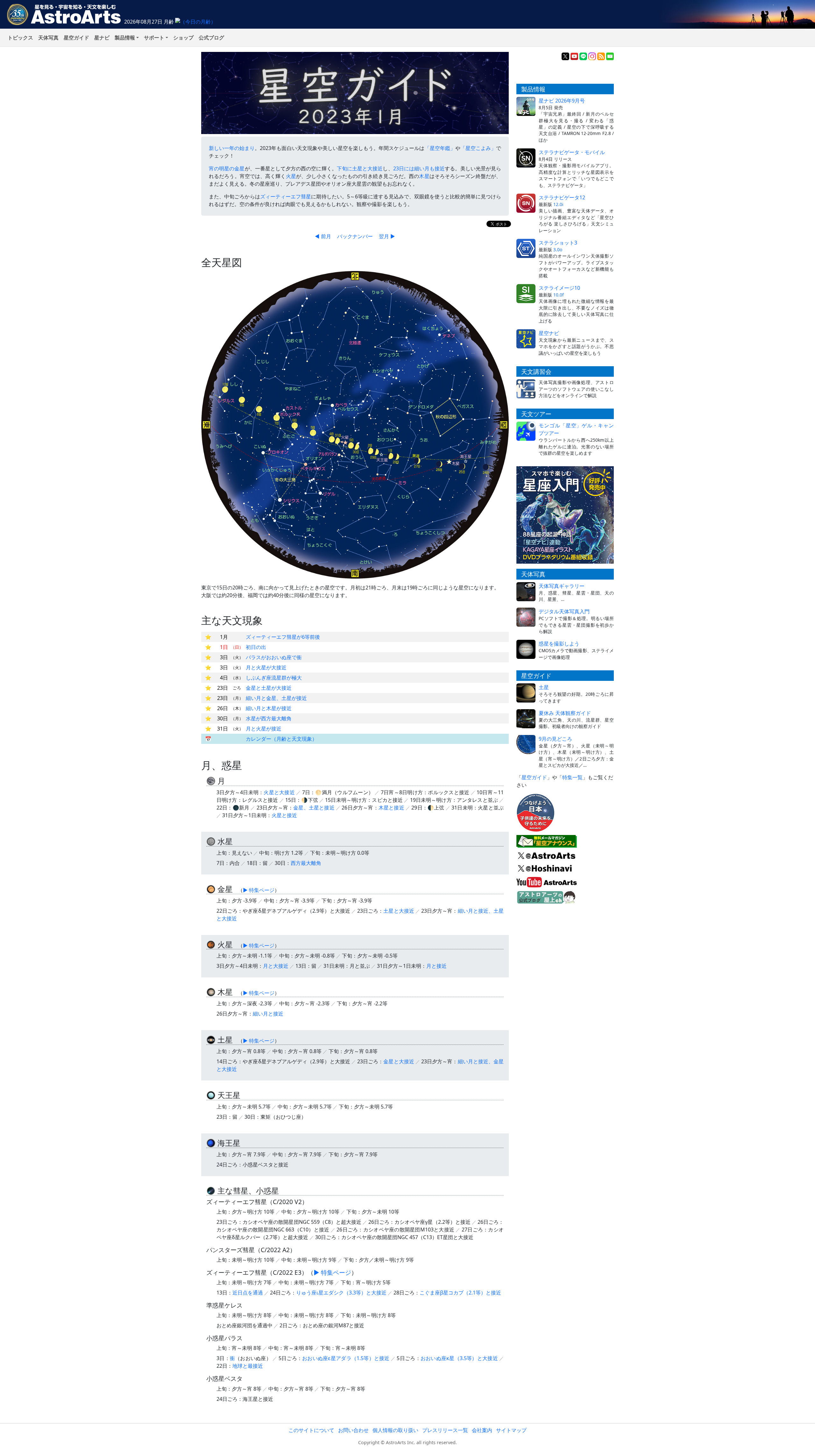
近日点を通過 (247, 1292)
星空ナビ (549, 333)
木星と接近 (391, 807)
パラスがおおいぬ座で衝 (274, 657)
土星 (544, 687)
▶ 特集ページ (258, 890)
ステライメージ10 (559, 287)
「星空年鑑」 (440, 148)
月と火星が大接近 (266, 667)
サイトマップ (511, 1430)
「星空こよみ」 (478, 148)
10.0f (558, 295)
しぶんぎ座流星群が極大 (274, 677)
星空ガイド (76, 37)
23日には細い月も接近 (419, 168)
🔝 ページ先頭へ (522, 1444)
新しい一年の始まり (232, 148)
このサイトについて (311, 1430)
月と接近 (436, 965)
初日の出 (256, 647)
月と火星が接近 (263, 728)
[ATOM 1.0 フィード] (601, 55)
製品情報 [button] (125, 37)
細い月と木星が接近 (269, 708)
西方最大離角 (306, 863)
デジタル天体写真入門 (564, 611)
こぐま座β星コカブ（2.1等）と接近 (460, 1292)
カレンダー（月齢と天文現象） (281, 738)
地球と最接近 (247, 1365)
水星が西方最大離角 (269, 718)
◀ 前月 (323, 236)
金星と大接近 (398, 1061)
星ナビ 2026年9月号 (562, 100)
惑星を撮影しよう (559, 643)
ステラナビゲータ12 (562, 197)
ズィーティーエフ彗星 (285, 196)
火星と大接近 (279, 792)
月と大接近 (275, 965)
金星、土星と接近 (314, 807)
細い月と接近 (268, 1013)
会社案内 (482, 1430)
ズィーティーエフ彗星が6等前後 (283, 636)
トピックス (20, 37)
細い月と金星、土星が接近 (276, 698)
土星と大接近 (398, 910)
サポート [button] (154, 37)
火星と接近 (284, 815)
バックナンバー (355, 236)
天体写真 (48, 37)
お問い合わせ (353, 1430)
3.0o (557, 249)
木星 (424, 176)
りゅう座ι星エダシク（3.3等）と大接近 (341, 1292)
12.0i (558, 204)
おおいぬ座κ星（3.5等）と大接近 (459, 1358)
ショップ (183, 37)
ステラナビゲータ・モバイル (572, 152)
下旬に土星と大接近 (360, 168)
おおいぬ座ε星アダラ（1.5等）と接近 (346, 1358)
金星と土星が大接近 (269, 687)
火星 (291, 176)
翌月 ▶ (387, 236)
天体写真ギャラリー (562, 585)
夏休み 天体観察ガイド (565, 713)
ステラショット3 (558, 242)
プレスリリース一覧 (445, 1430)
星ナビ (102, 37)
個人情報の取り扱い (395, 1430)
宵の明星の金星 (227, 168)
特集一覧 (572, 777)
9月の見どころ (555, 738)
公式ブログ (211, 37)
